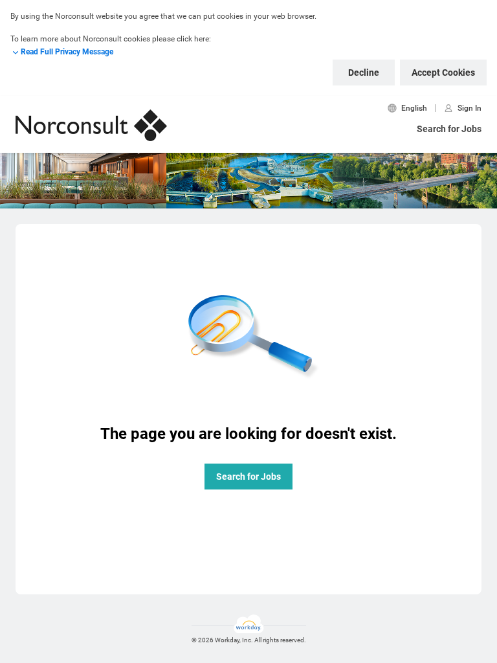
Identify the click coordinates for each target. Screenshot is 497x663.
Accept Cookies (443, 72)
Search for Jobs (449, 129)
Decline (363, 72)
